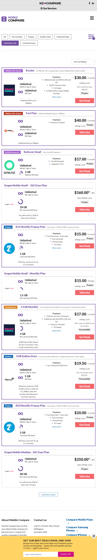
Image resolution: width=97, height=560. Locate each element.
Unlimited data (62, 36)
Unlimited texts (29, 43)
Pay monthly (17, 36)
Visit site (84, 132)
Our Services (50, 8)
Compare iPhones (76, 534)
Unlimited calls (10, 43)
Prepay (31, 36)
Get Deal (84, 100)
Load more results (48, 494)
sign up (66, 554)
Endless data (45, 36)
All (5, 36)
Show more (56, 97)
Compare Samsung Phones (77, 529)
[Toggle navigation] (91, 18)
